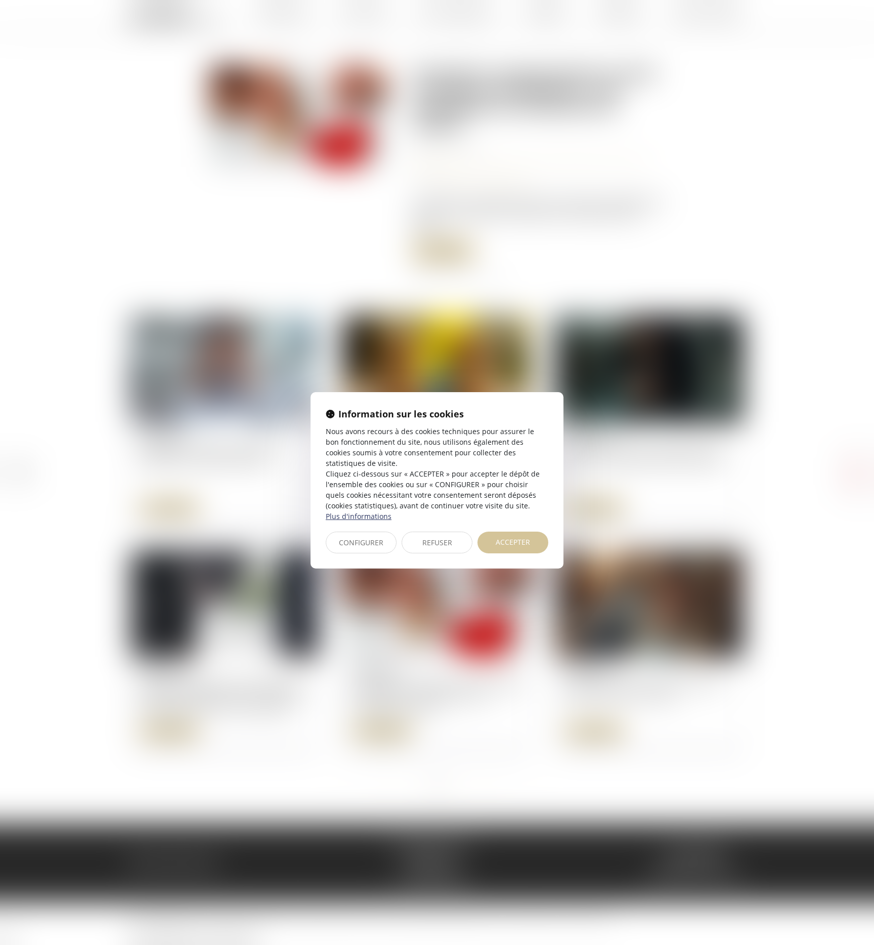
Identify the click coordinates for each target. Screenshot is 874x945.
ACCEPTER (513, 542)
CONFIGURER (361, 542)
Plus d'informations (358, 516)
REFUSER (437, 542)
